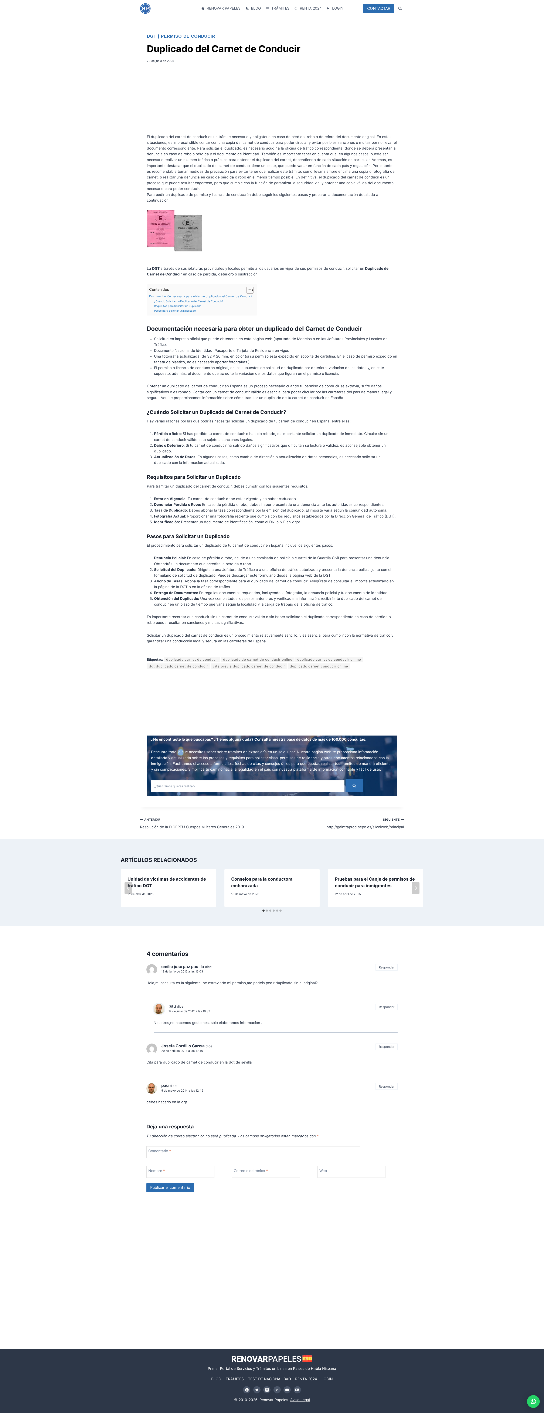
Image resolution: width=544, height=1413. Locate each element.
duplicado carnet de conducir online (329, 659)
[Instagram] (267, 1389)
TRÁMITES (280, 8)
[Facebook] (246, 1389)
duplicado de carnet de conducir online (257, 659)
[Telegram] (277, 1389)
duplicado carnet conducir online (319, 666)
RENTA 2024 (311, 8)
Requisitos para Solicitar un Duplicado (177, 306)
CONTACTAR (378, 8)
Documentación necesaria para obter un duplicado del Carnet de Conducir (201, 296)
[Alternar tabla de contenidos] (248, 290)
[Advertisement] (272, 100)
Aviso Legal (300, 1400)
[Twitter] (257, 1389)
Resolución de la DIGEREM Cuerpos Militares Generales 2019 (192, 823)
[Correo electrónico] (297, 1389)
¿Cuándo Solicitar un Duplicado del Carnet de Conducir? (189, 301)
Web (323, 1171)
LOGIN (337, 8)
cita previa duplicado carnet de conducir (249, 666)
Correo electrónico (251, 1171)
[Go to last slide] (128, 888)
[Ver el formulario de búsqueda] (400, 8)
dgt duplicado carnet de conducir (178, 666)
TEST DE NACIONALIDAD (269, 1379)
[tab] (263, 911)
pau (165, 1085)
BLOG (256, 8)
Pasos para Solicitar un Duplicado (175, 310)
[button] (533, 1401)
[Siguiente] (415, 888)
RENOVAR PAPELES (224, 8)
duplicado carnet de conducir (192, 659)
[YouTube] (287, 1389)
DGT (151, 36)
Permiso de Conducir (188, 36)
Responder (386, 967)
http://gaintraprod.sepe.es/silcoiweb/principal (365, 823)
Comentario (159, 1151)
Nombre (156, 1171)
